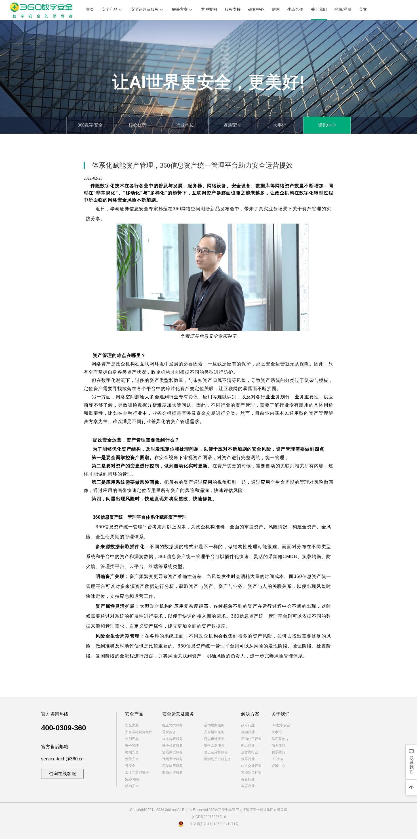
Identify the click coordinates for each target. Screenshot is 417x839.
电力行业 (248, 746)
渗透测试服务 (172, 752)
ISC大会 (277, 759)
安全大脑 (132, 725)
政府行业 (248, 725)
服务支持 (233, 9)
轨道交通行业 (251, 766)
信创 (276, 9)
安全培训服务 (214, 732)
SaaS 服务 (132, 779)
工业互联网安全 (137, 773)
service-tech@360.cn (62, 758)
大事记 (280, 125)
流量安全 (132, 759)
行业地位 (185, 125)
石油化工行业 (251, 739)
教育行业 (248, 786)
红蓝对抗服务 (172, 725)
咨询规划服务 (214, 725)
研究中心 (256, 9)
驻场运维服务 (172, 773)
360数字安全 (90, 125)
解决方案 (180, 9)
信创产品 (132, 739)
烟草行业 (248, 759)
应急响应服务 (172, 766)
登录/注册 (342, 9)
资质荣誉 (232, 125)
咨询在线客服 (62, 773)
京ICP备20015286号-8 (208, 817)
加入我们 (278, 746)
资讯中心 (327, 125)
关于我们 (319, 9)
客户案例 (209, 9)
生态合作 (295, 9)
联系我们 (278, 752)
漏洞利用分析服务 (217, 759)
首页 (90, 9)
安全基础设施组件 (138, 732)
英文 (363, 9)
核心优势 (138, 125)
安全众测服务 (214, 746)
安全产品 (109, 9)
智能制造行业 (251, 773)
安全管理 (132, 746)
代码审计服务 (172, 759)
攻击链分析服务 (216, 752)
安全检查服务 (172, 746)
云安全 (130, 766)
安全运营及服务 (145, 9)
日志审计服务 (214, 739)
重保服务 (169, 732)
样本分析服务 (172, 739)
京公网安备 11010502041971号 (214, 824)
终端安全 (132, 752)
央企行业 (248, 779)
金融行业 (248, 732)
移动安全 (132, 786)
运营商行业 (249, 752)
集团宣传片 (279, 739)
